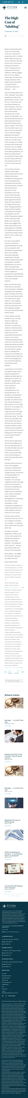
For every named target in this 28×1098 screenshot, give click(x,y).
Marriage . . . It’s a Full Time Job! (14, 789)
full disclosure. (15, 993)
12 (11, 896)
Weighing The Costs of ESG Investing (12, 821)
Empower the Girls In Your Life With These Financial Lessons (13, 756)
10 (22, 894)
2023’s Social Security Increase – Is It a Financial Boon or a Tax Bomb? (13, 854)
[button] (25, 7)
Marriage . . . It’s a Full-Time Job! (14, 721)
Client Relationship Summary (12, 931)
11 (9, 896)
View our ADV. (5, 929)
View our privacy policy (7, 925)
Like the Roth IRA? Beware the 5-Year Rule (14, 887)
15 (19, 896)
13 (14, 896)
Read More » (8, 726)
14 (16, 896)
